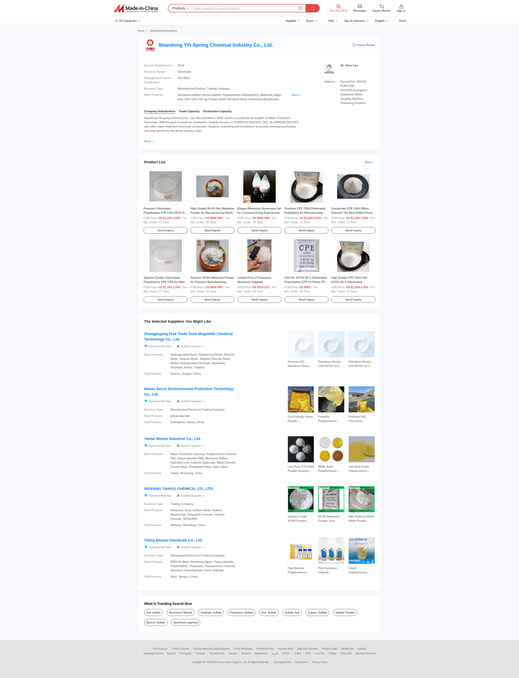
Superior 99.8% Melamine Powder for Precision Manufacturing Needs (212, 282)
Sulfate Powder (345, 612)
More (295, 94)
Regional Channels (307, 648)
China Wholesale (243, 648)
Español (171, 653)
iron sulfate (153, 612)
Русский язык (217, 653)
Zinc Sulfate (269, 612)
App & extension (354, 20)
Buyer (310, 20)
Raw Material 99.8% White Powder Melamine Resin (361, 521)
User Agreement (282, 662)
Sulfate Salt (292, 612)
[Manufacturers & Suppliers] (136, 8)
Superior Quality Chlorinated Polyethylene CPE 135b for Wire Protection (164, 282)
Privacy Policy (319, 662)
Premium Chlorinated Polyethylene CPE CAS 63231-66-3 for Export (165, 213)
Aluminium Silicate (180, 612)
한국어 (286, 653)
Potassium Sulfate (241, 612)
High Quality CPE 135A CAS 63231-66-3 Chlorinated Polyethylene (349, 282)
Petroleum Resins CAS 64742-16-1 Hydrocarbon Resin (330, 366)
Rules (402, 20)
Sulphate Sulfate (211, 612)
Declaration (301, 662)
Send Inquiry (166, 230)
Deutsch (245, 653)
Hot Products (160, 648)
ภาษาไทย (319, 653)
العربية (274, 653)
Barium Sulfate (155, 622)
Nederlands (261, 653)
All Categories (128, 20)
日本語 (297, 653)
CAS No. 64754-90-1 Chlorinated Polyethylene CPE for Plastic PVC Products (305, 282)
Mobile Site (347, 648)
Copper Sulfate (317, 612)
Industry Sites (285, 648)
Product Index (329, 648)
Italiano (233, 653)
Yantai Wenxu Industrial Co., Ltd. (172, 439)
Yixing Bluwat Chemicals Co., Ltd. (173, 540)
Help (331, 20)
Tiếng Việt (346, 653)
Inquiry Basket (363, 45)
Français (200, 653)
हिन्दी (308, 653)
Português (185, 653)
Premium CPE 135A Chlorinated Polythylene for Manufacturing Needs (304, 213)
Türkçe (332, 653)
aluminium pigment (186, 622)
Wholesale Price (265, 648)
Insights (362, 648)
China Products (180, 648)
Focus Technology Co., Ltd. (233, 662)
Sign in (401, 10)
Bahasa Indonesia (365, 653)
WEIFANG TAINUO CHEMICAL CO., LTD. (179, 489)
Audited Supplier (193, 346)
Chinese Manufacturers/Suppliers (211, 648)
